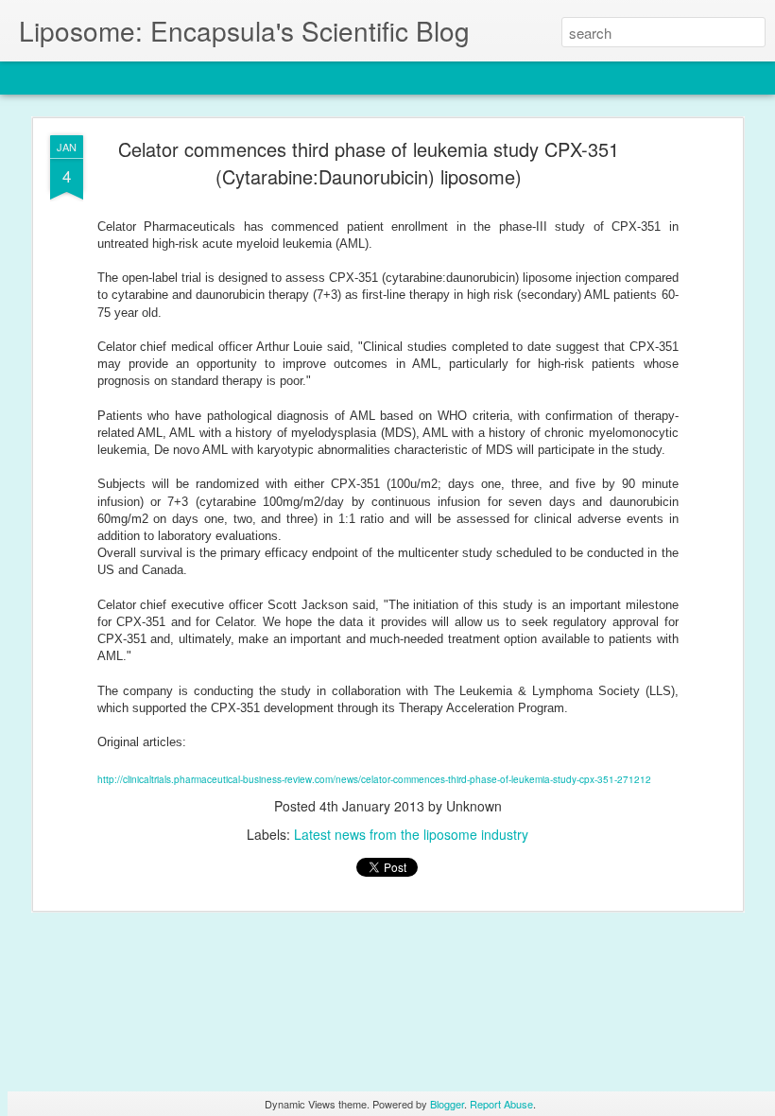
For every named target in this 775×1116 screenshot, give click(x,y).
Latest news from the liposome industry (411, 834)
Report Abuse (501, 1103)
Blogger (447, 1103)
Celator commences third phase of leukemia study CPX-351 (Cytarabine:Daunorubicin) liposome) (368, 162)
